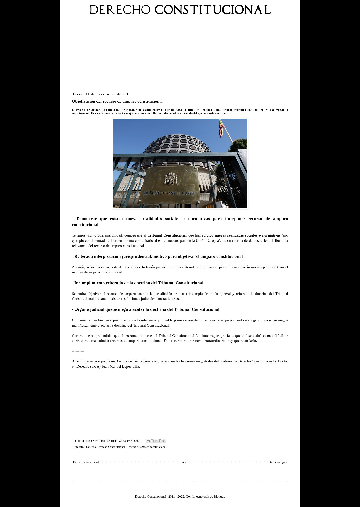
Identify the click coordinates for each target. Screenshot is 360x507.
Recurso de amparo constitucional (146, 446)
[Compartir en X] (156, 441)
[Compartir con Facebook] (160, 441)
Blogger (219, 496)
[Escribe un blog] (152, 441)
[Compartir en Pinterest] (164, 441)
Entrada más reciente (86, 462)
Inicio (183, 462)
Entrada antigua (276, 462)
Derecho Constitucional (111, 446)
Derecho (91, 446)
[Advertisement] (180, 56)
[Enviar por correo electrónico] (148, 441)
